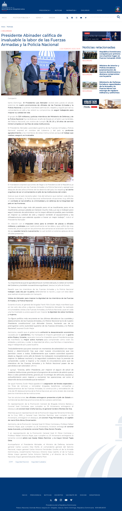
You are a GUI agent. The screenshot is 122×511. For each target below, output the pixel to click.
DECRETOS (58, 495)
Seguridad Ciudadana (38, 462)
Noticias (10, 27)
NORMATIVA (70, 10)
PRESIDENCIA (44, 10)
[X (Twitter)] (67, 18)
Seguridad (7, 31)
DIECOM (52, 18)
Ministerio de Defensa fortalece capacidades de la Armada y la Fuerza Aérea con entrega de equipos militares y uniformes (110, 87)
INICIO (24, 495)
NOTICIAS (58, 10)
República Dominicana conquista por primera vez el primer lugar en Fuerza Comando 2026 (110, 55)
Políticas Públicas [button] (21, 18)
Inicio (4, 18)
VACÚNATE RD (71, 495)
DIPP (11, 462)
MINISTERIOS (94, 495)
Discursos (85, 10)
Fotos (99, 10)
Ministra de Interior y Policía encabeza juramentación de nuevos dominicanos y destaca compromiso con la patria (109, 70)
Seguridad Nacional (22, 462)
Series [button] (39, 18)
